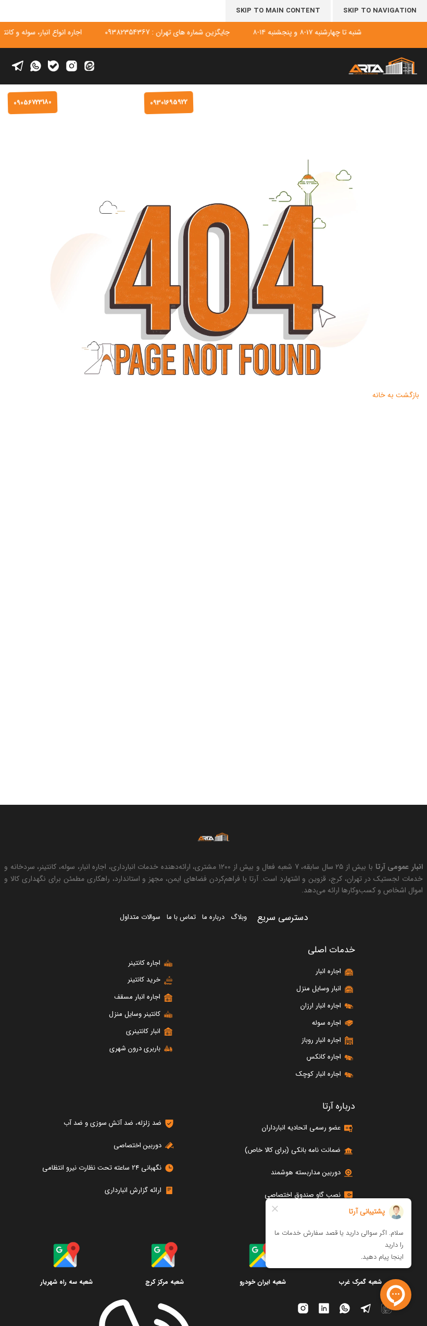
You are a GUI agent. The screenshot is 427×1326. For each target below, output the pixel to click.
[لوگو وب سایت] (382, 65)
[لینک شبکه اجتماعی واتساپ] (35, 66)
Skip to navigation (380, 10)
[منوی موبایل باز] (414, 102)
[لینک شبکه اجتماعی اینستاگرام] (71, 66)
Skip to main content (278, 10)
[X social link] (89, 66)
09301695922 (168, 102)
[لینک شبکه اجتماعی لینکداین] (53, 66)
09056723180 (33, 102)
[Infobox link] (164, 1264)
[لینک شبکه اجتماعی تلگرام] (17, 66)
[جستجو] (316, 102)
